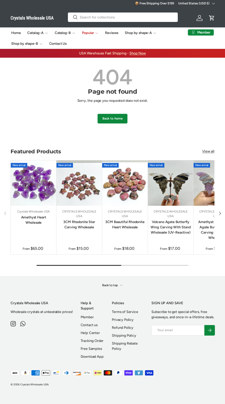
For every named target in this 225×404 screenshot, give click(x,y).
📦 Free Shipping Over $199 (154, 3)
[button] (212, 18)
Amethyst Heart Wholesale (33, 220)
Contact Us (58, 43)
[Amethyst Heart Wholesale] (33, 183)
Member (87, 317)
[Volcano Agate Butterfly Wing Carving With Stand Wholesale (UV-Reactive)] (170, 183)
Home (16, 33)
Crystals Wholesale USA (34, 384)
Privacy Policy (123, 320)
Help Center (90, 333)
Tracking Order (92, 341)
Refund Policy (122, 327)
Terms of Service (125, 312)
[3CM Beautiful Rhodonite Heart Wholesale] (125, 183)
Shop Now (137, 53)
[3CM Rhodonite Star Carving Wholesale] (79, 183)
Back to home (112, 118)
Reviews (111, 33)
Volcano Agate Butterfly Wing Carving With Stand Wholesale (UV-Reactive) (171, 227)
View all (208, 151)
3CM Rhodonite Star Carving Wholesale (79, 224)
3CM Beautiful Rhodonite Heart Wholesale (124, 224)
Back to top (110, 285)
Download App (92, 356)
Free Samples (91, 349)
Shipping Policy (124, 335)
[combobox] (123, 17)
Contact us (89, 325)
